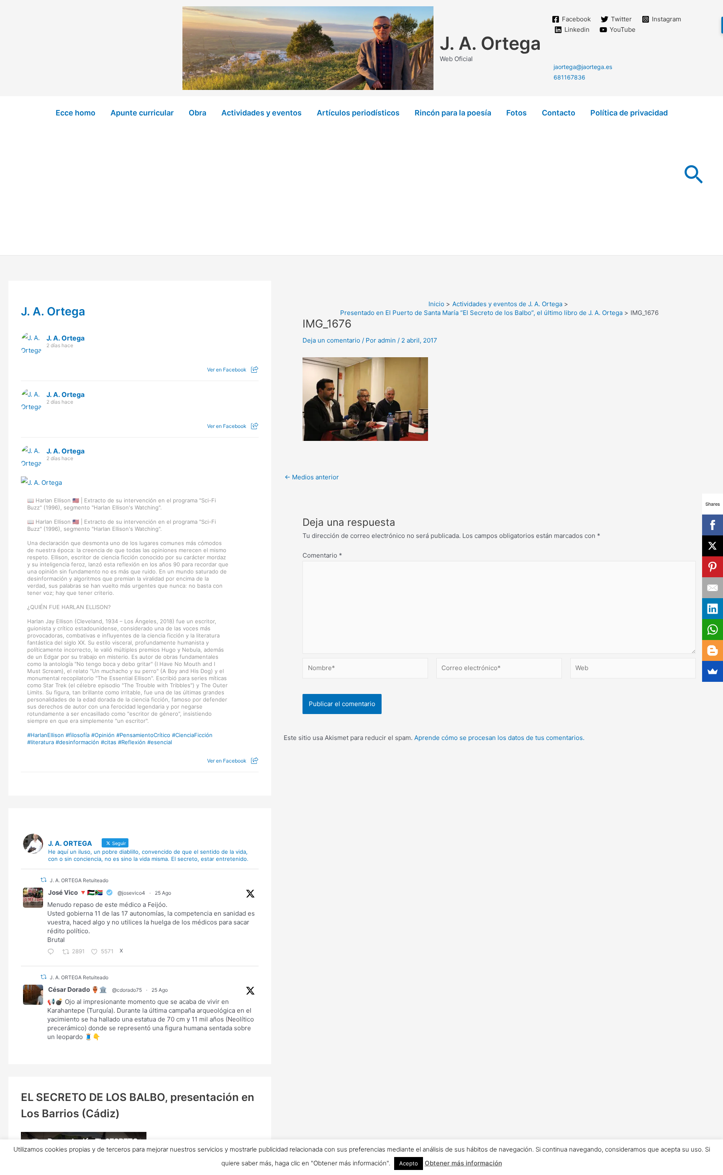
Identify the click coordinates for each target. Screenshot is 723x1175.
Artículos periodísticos (358, 112)
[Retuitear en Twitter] (43, 880)
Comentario (322, 555)
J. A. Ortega (490, 43)
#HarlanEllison (45, 735)
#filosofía (78, 735)
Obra (197, 112)
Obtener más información (463, 1163)
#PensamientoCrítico (143, 735)
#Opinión (103, 735)
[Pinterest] (712, 566)
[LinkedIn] (712, 608)
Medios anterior (312, 477)
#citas (108, 742)
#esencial (159, 742)
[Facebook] (712, 525)
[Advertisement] (361, 192)
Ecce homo (75, 112)
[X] (712, 545)
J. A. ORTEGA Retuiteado (79, 880)
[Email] (712, 587)
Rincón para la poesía (453, 112)
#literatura (40, 742)
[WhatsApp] (712, 629)
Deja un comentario (331, 340)
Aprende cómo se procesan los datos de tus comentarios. (499, 738)
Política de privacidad (629, 112)
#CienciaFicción (192, 735)
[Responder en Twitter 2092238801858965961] (52, 952)
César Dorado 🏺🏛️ (77, 989)
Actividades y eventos (261, 112)
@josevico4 (131, 893)
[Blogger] (712, 650)
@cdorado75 (127, 990)
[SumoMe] (712, 671)
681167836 (569, 77)
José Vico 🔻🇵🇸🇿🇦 (75, 892)
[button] (693, 175)
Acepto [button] (408, 1163)
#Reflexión (132, 742)
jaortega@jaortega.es (583, 66)
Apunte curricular (142, 112)
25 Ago (163, 893)
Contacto (558, 112)
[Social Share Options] (255, 369)
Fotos (516, 112)
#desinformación (77, 742)
